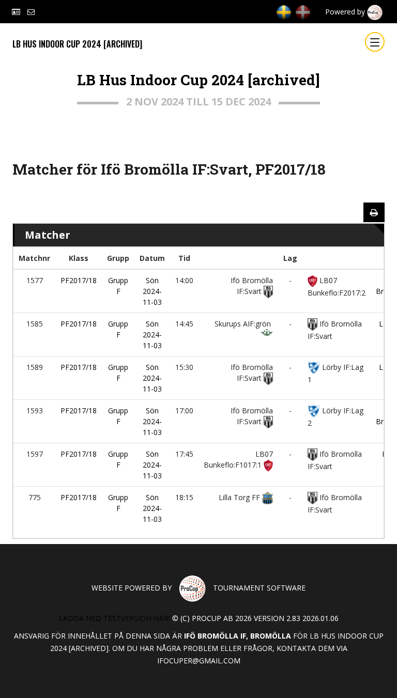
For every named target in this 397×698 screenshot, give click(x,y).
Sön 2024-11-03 (152, 291)
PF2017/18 (78, 280)
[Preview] (374, 212)
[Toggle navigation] (375, 42)
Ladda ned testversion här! (114, 618)
